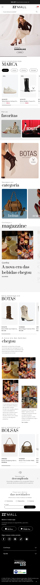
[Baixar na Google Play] (25, 529)
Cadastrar (30, 507)
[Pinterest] (15, 539)
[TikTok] (21, 539)
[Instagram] (9, 539)
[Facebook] (4, 539)
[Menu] (2, 7)
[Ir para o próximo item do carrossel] (38, 35)
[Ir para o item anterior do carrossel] (2, 35)
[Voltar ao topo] (36, 581)
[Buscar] (36, 12)
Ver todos (25, 422)
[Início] (19, 7)
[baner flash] (20, 35)
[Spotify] (27, 539)
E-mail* (6, 504)
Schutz (5, 70)
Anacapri (33, 70)
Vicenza (23, 70)
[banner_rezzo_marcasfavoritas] (11, 128)
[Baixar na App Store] (9, 529)
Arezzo (14, 70)
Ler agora (5, 276)
